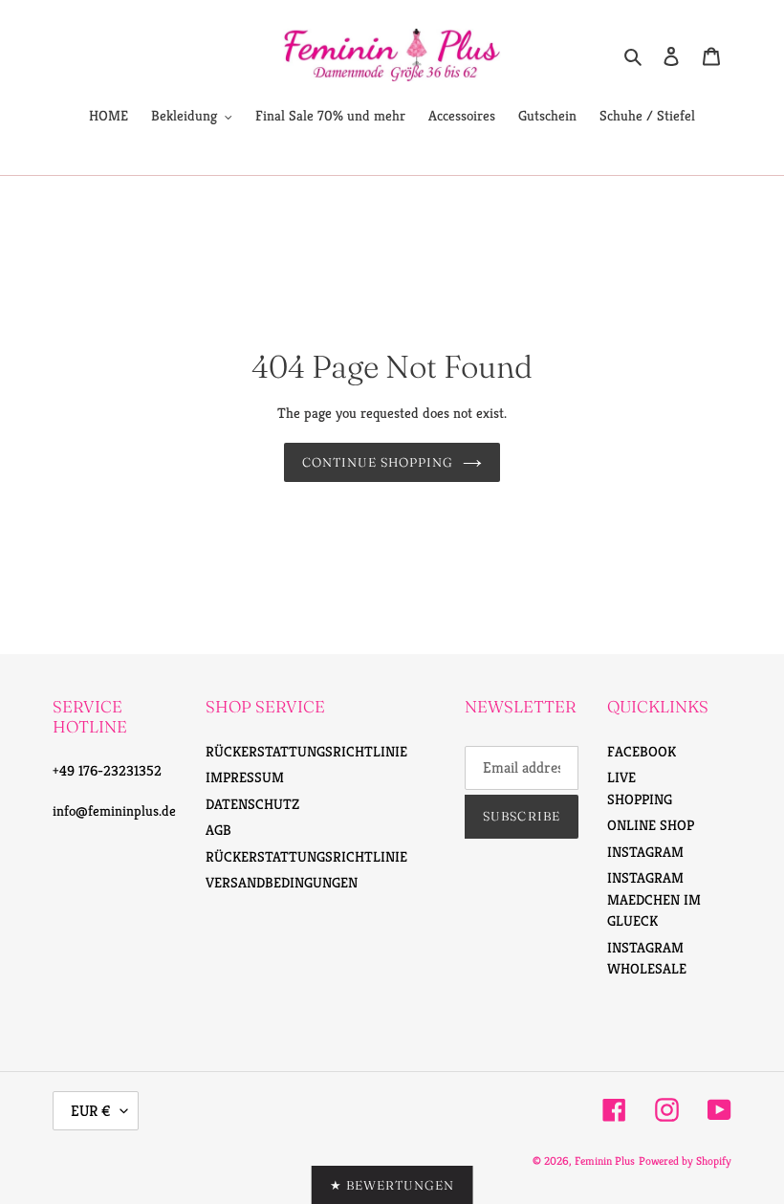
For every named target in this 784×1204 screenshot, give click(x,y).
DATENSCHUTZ (252, 804)
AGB (218, 830)
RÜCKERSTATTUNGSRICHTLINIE (306, 751)
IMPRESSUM (245, 777)
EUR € (91, 1111)
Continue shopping (378, 462)
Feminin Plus (605, 1160)
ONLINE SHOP (650, 825)
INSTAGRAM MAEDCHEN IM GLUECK (654, 899)
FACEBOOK (641, 751)
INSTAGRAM (645, 852)
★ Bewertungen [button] (392, 1185)
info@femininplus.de (114, 810)
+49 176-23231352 (107, 770)
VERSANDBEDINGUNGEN (282, 882)
